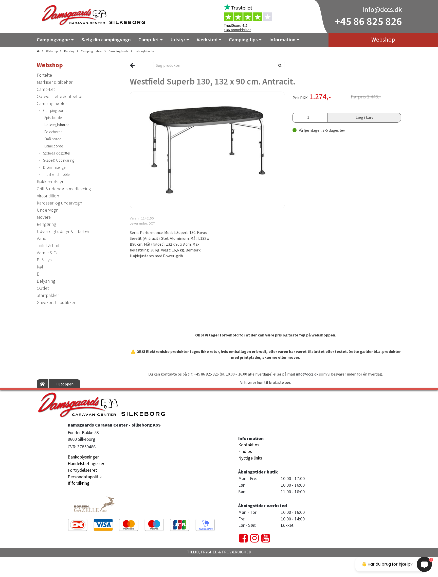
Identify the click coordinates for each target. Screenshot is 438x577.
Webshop (52, 51)
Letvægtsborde (144, 51)
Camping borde (118, 51)
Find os (245, 451)
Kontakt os (248, 445)
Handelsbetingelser (86, 464)
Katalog (69, 51)
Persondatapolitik (85, 477)
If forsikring (78, 483)
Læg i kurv (364, 117)
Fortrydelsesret (82, 470)
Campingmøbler (91, 51)
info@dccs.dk (382, 10)
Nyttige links (250, 458)
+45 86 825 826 (368, 21)
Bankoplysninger (83, 457)
